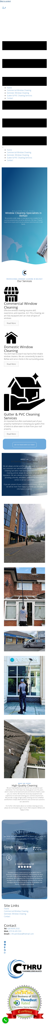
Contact (7, 916)
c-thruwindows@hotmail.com (22, 934)
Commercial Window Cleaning (16, 911)
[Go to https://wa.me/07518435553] (24, 952)
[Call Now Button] (5, 1020)
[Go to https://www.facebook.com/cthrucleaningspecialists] (24, 942)
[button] (11, 323)
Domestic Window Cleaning (15, 914)
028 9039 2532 (13, 928)
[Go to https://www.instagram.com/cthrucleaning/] (24, 944)
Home (6, 908)
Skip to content (5, 1)
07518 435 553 (15, 931)
